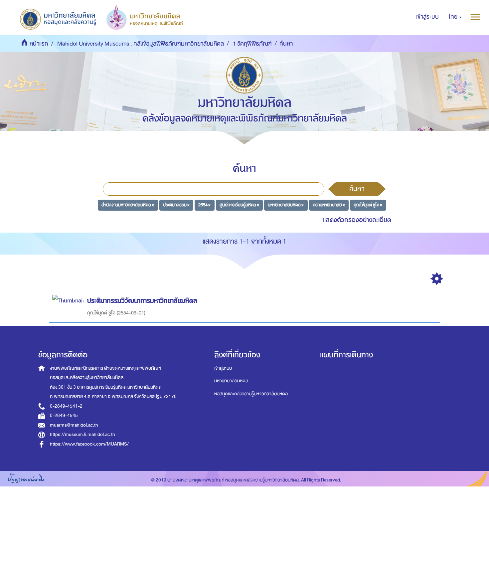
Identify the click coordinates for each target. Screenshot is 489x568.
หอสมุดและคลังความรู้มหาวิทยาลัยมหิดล (251, 394)
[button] (455, 17)
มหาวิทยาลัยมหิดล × (286, 205)
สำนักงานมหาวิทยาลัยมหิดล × (127, 205)
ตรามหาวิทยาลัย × (329, 205)
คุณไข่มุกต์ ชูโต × (368, 205)
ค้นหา (357, 189)
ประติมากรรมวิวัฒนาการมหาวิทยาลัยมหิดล (142, 300)
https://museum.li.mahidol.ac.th (82, 434)
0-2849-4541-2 (66, 406)
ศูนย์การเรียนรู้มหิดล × (239, 205)
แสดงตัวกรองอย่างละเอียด (357, 219)
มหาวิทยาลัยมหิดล (231, 381)
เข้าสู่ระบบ (223, 368)
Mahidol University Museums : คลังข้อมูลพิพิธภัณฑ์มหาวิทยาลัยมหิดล (140, 44)
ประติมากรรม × (176, 205)
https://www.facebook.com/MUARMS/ (89, 444)
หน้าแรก (39, 44)
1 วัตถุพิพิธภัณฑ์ (252, 44)
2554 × (204, 205)
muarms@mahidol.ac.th (74, 425)
